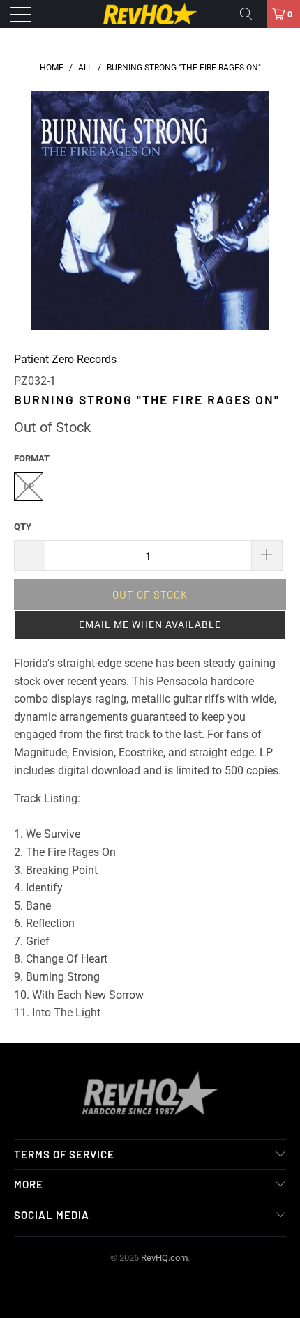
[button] (150, 625)
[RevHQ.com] (150, 14)
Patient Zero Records (65, 359)
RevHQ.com (164, 1257)
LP (29, 486)
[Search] (251, 14)
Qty (22, 526)
